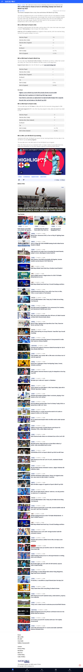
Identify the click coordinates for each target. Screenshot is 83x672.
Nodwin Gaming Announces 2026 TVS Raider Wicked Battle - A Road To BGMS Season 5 (47, 516)
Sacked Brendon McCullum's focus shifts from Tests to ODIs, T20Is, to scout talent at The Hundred (41, 229)
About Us (20, 652)
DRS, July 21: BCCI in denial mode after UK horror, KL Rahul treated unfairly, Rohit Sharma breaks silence (48, 316)
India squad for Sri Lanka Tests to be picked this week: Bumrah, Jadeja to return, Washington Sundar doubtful (41, 209)
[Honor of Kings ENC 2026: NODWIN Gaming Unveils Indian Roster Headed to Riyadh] (24, 243)
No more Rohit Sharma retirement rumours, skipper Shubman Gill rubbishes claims (47, 468)
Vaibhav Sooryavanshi (23, 643)
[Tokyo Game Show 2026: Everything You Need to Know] (24, 587)
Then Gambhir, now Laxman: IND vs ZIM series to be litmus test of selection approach (48, 356)
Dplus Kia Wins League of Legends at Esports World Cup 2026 (47, 484)
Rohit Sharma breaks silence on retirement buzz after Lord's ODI (47, 436)
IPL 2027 (20, 639)
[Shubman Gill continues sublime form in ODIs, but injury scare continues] (24, 539)
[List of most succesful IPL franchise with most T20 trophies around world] (24, 619)
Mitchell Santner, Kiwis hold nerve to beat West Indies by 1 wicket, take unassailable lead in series (46, 444)
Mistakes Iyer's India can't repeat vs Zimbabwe (43, 380)
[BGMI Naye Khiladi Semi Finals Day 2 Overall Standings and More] (24, 523)
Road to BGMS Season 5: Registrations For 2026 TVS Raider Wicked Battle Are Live (46, 276)
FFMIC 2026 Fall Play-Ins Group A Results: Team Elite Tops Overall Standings (48, 332)
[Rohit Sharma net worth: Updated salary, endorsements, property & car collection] (24, 595)
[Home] (10, 2)
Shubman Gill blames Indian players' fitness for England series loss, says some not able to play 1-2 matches (47, 476)
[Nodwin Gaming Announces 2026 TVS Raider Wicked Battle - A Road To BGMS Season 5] (24, 515)
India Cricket (43, 176)
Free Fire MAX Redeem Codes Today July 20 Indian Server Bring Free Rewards (47, 500)
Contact (20, 646)
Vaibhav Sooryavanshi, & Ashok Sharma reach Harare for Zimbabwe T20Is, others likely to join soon (45, 428)
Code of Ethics (21, 656)
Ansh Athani (22, 10)
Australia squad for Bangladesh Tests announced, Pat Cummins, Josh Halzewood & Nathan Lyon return (57, 229)
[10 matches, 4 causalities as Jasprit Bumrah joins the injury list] (24, 579)
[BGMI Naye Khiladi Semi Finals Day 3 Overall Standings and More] (24, 283)
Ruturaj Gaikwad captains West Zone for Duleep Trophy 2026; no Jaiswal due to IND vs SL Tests (48, 404)
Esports (33, 241)
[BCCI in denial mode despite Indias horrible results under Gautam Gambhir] (24, 419)
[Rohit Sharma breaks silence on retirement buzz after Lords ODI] (24, 435)
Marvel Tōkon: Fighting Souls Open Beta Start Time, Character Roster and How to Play (47, 324)
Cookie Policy (21, 654)
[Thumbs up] (19, 179)
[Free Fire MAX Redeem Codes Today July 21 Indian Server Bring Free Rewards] (24, 299)
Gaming (33, 233)
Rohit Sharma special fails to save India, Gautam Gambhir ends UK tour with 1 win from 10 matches (48, 508)
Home (19, 635)
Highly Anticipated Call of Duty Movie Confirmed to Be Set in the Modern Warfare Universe (47, 612)
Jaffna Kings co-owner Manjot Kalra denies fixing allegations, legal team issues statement (47, 572)
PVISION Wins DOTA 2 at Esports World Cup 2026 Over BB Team (47, 452)
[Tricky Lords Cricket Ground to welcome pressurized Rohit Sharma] (24, 603)
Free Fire (33, 297)
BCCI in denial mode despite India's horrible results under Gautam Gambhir (48, 420)
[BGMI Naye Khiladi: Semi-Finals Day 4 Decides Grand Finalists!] (24, 267)
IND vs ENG (20, 637)
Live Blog (33, 545)
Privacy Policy (21, 648)
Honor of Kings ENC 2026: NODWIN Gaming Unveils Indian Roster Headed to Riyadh (47, 244)
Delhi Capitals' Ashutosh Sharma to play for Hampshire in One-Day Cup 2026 (48, 372)
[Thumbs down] (23, 179)
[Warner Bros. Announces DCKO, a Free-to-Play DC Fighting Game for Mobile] (24, 235)
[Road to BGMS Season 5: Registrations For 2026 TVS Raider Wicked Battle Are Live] (24, 275)
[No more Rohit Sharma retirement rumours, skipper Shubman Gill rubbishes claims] (24, 467)
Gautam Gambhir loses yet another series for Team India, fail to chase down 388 (47, 548)
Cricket (20, 176)
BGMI (32, 266)
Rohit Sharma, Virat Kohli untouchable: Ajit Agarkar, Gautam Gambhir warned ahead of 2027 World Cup (24, 229)
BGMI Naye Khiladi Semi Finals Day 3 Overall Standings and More (47, 284)
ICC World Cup (27, 176)
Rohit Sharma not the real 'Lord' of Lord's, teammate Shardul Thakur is (47, 460)
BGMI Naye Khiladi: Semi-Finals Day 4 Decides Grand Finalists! (46, 268)
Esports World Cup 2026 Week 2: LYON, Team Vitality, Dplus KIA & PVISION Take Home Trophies (48, 388)
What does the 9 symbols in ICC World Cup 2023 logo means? (35, 95)
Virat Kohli (20, 641)
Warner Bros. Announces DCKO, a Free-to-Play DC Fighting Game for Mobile (47, 236)
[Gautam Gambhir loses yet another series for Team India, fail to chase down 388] (24, 547)
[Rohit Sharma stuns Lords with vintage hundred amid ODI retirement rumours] (24, 531)
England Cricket (35, 176)
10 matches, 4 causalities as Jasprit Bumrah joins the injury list (47, 580)
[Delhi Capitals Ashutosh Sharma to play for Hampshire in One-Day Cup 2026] (24, 371)
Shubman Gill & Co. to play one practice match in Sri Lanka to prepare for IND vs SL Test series (46, 412)
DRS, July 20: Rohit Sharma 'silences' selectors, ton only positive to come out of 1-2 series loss (47, 492)
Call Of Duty (34, 345)
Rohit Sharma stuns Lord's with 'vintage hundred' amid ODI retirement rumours (46, 532)
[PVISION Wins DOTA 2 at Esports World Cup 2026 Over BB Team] (24, 451)
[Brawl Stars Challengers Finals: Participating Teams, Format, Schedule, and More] (24, 363)
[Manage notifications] (80, 665)
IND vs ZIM (27, 670)
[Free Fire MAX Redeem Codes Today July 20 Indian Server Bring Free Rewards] (24, 499)
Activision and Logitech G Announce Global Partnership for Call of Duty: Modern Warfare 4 (48, 348)
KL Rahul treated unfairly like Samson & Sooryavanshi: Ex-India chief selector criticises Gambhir (47, 340)
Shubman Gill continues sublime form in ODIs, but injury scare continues (47, 540)
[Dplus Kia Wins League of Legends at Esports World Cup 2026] (24, 483)
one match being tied (50, 65)
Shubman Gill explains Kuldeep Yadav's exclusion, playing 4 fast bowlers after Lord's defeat (47, 396)
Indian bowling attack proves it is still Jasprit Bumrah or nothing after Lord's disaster (47, 556)
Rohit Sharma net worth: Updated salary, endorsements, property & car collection (48, 596)
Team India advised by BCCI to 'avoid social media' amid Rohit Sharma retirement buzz (46, 628)
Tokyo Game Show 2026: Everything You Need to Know (45, 588)
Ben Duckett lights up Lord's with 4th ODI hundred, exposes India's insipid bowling (46, 564)
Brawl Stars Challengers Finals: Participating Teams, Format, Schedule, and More (47, 364)
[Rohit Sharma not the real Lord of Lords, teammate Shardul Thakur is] (24, 459)
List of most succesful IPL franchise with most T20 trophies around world (46, 620)
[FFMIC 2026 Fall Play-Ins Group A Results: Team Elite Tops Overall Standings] (24, 331)
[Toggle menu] (2, 2)
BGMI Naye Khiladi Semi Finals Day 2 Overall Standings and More (47, 524)
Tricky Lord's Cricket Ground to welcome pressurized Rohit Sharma (48, 604)
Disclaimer (20, 650)
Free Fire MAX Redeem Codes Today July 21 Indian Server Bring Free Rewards (47, 300)
